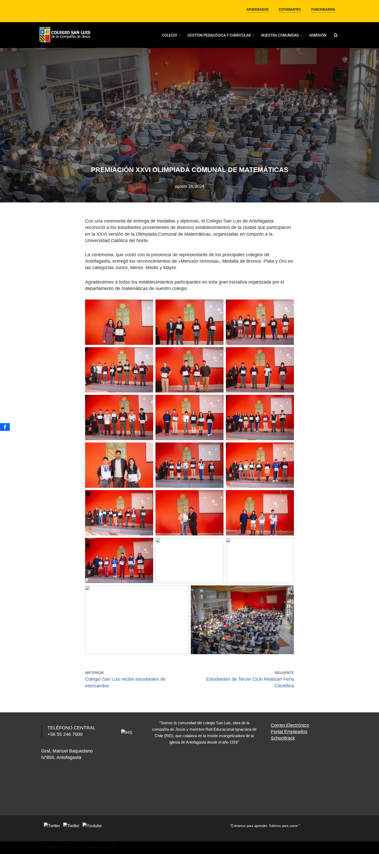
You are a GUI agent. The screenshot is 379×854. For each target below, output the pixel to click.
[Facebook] (5, 427)
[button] (179, 35)
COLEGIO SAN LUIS (56, 847)
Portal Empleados (289, 731)
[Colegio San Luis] (66, 35)
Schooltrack (283, 738)
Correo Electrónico (290, 725)
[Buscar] (336, 35)
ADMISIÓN (317, 35)
